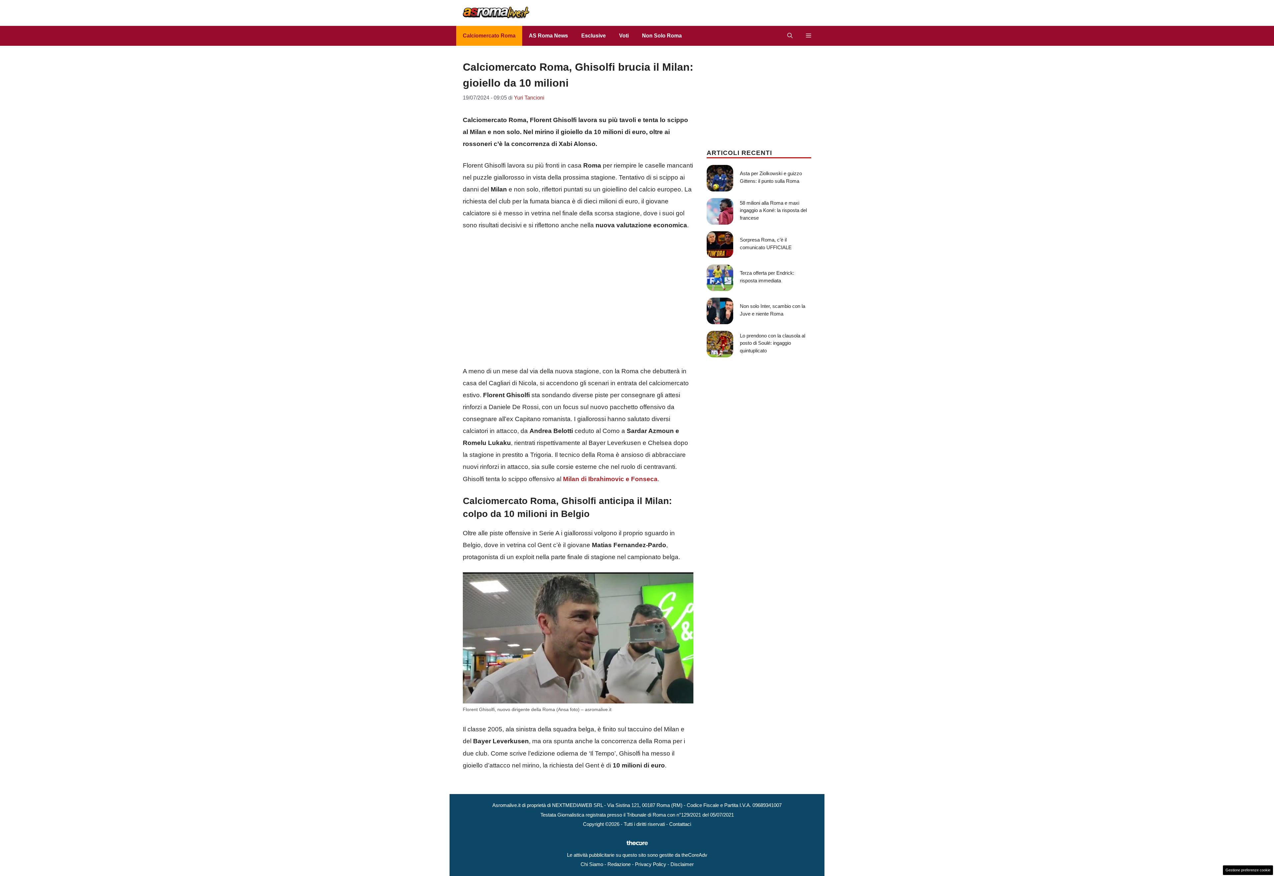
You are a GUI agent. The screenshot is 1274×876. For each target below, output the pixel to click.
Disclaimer (682, 864)
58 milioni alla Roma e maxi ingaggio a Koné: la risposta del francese (773, 210)
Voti (624, 35)
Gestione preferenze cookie (1248, 870)
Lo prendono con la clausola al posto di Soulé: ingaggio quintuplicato (772, 343)
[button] (790, 36)
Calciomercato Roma (489, 35)
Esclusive (593, 35)
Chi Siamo (592, 864)
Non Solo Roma (662, 35)
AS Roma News (548, 35)
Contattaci (680, 824)
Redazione (619, 864)
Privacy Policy (650, 864)
